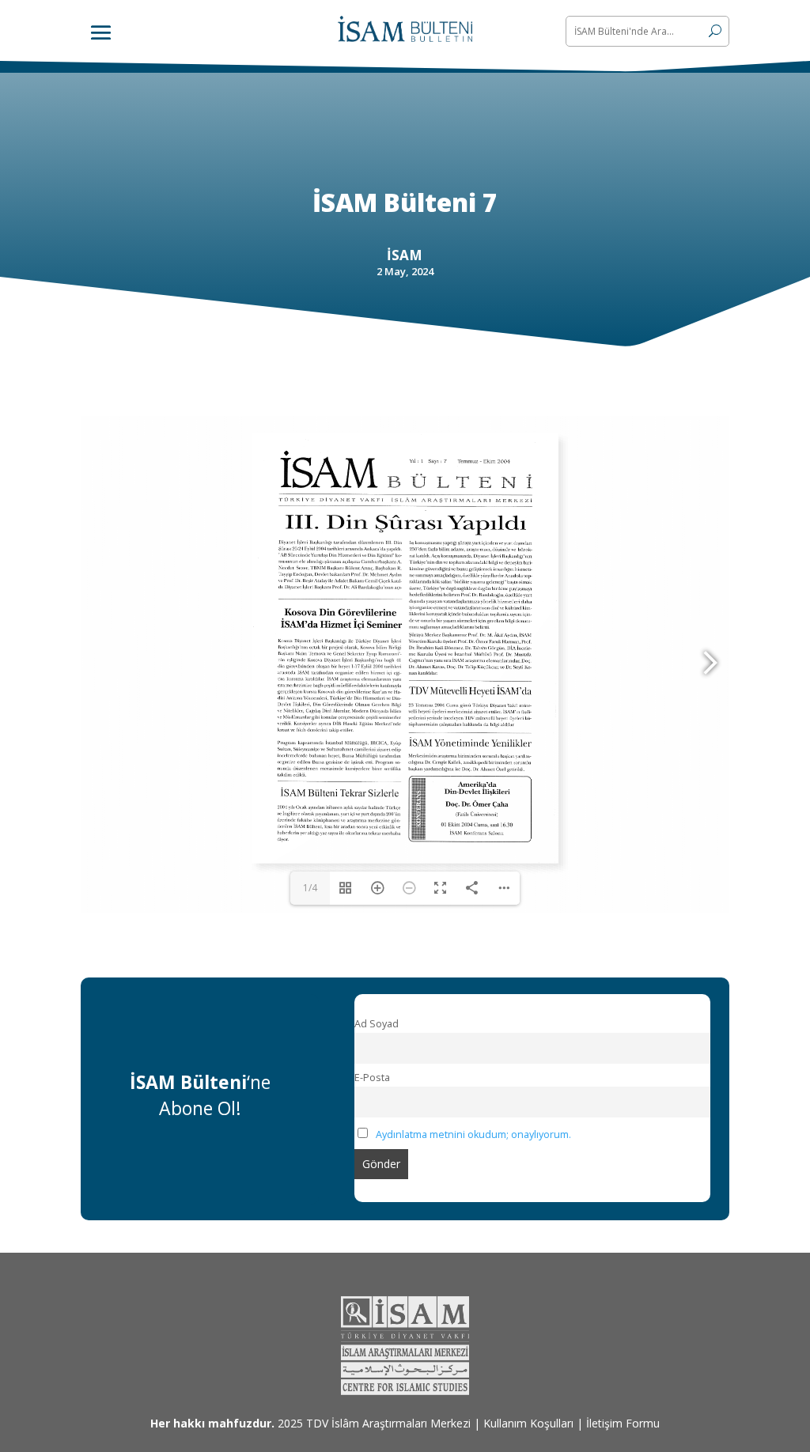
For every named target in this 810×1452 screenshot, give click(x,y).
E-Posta (372, 1077)
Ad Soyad (376, 1023)
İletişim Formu (623, 1423)
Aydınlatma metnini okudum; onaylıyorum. (473, 1134)
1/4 (310, 887)
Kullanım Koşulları (528, 1423)
